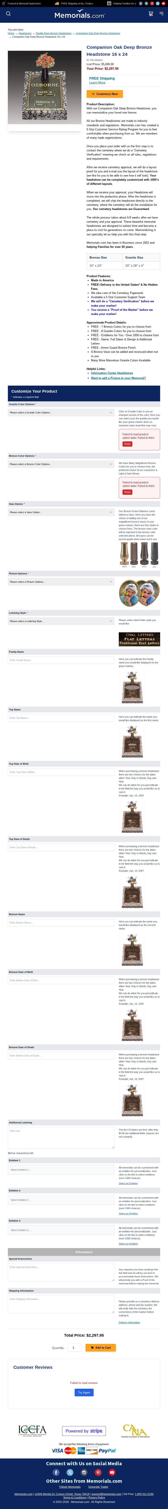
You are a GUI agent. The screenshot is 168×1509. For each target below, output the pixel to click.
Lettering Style (18, 613)
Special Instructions (20, 1258)
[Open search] (8, 13)
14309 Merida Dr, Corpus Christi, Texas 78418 (62, 1494)
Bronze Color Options (22, 456)
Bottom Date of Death (21, 1047)
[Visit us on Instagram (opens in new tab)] (146, 3)
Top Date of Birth (19, 763)
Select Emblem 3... (20, 1230)
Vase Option (17, 504)
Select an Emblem (128, 1183)
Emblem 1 (14, 1160)
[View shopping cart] (151, 13)
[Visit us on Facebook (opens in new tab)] (141, 3)
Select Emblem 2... (20, 1200)
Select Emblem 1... (20, 1169)
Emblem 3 (14, 1220)
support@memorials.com (106, 1494)
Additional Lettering (20, 1122)
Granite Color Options (22, 404)
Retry (127, 444)
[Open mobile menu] (161, 13)
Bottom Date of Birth (21, 972)
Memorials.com (23, 1494)
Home (11, 33)
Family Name (16, 651)
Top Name (15, 709)
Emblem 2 (14, 1190)
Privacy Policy (96, 1497)
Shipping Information (21, 1290)
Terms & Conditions (74, 1497)
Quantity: (58, 1348)
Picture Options (19, 573)
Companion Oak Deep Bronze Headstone (98, 33)
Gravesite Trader (98, 1486)
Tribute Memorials (69, 1486)
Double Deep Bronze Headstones (54, 33)
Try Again (84, 1392)
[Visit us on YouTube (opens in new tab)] (163, 3)
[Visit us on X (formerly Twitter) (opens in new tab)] (70, 1472)
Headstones (25, 33)
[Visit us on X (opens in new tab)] (158, 3)
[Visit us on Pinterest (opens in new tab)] (152, 3)
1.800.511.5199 (144, 1494)
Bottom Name (17, 914)
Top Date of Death (19, 839)
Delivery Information (129, 1322)
